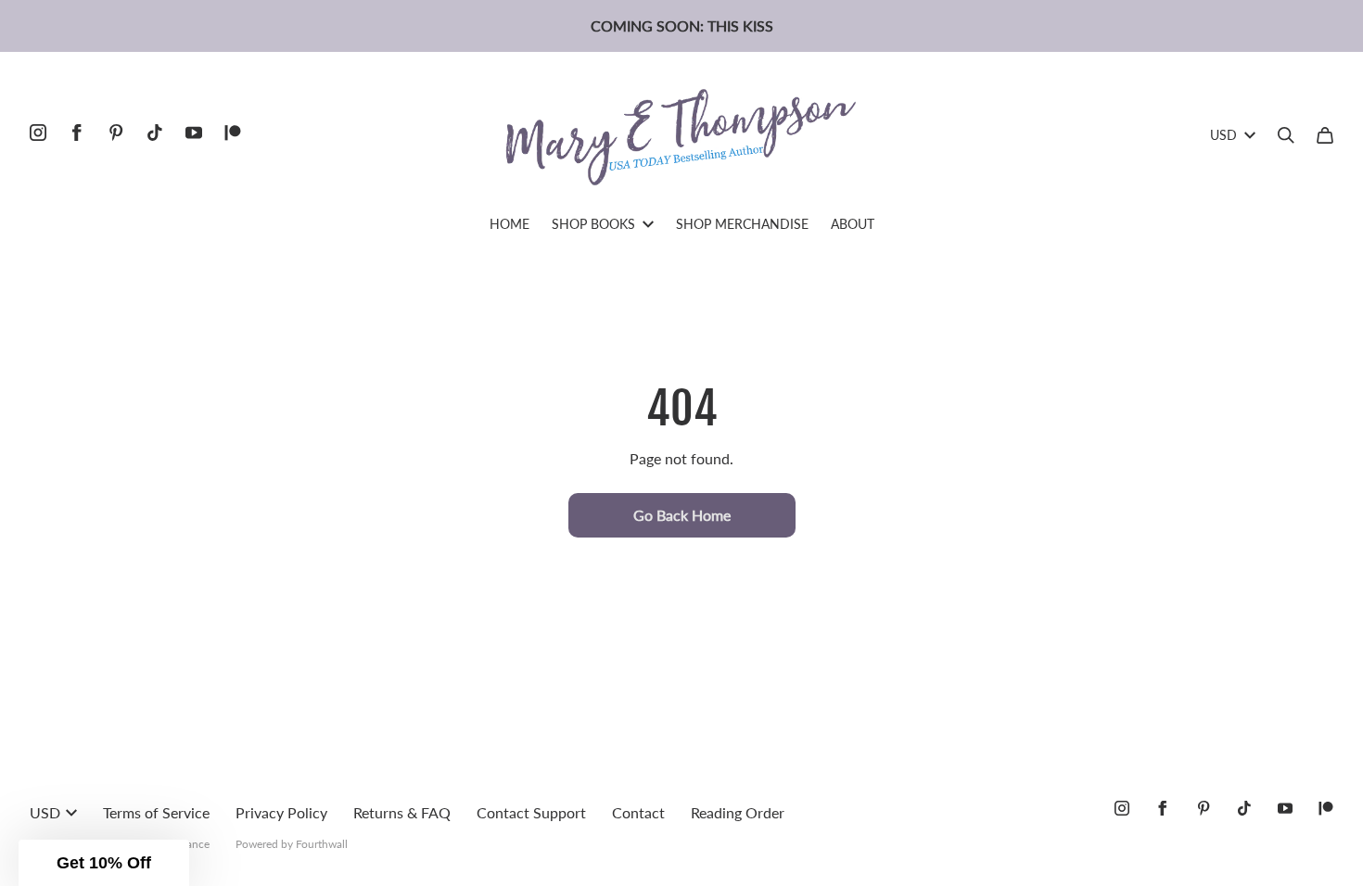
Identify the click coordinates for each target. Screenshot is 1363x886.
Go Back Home (682, 515)
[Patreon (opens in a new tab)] (232, 132)
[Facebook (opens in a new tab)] (77, 132)
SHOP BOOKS (593, 224)
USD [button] (1223, 135)
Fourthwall (322, 844)
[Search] (1286, 135)
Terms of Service (156, 812)
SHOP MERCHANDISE (742, 224)
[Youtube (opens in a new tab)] (193, 132)
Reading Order (737, 812)
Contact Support (531, 812)
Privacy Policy (281, 812)
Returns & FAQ (402, 812)
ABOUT (852, 224)
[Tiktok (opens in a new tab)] (154, 132)
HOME (509, 224)
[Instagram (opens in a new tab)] (38, 132)
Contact (638, 812)
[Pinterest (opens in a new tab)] (116, 132)
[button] (104, 863)
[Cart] (1325, 135)
